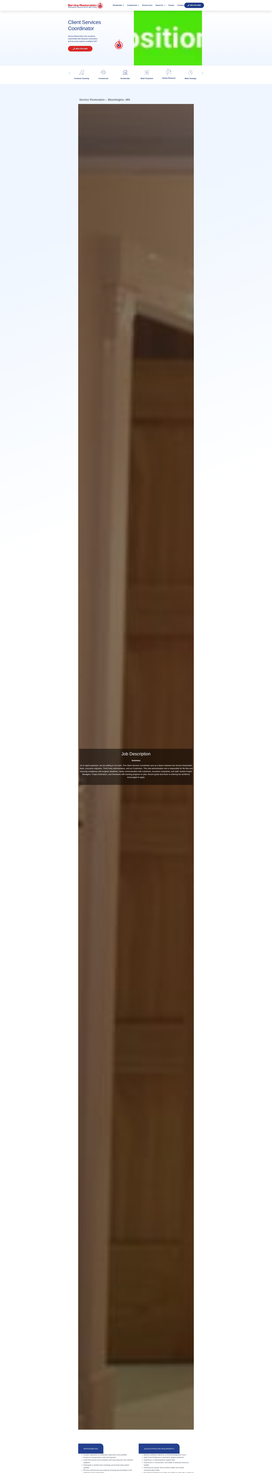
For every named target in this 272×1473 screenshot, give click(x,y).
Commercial (132, 5)
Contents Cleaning (190, 78)
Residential (117, 5)
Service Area (147, 5)
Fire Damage (103, 78)
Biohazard (147, 78)
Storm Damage (125, 78)
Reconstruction (168, 78)
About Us (159, 5)
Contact (180, 5)
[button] (69, 73)
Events (171, 5)
